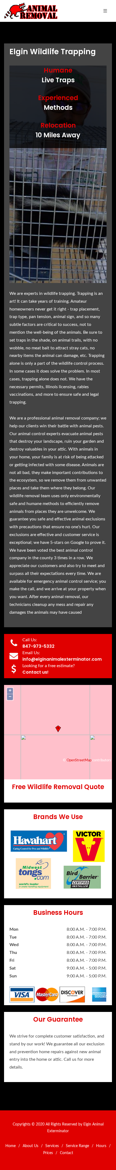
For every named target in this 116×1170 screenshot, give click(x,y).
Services (52, 1146)
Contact (66, 1153)
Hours (101, 1146)
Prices (48, 1153)
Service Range (77, 1146)
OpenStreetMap (79, 760)
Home (10, 1146)
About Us (30, 1146)
